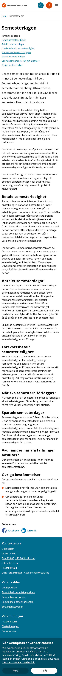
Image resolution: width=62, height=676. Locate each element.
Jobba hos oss (10, 563)
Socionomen (9, 631)
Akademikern (9, 621)
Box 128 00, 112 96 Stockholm (18, 558)
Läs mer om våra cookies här (18, 662)
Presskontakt (9, 567)
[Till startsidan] (20, 5)
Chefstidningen (10, 626)
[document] (31, 657)
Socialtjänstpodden (12, 606)
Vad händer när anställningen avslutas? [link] (20, 60)
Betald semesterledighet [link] (14, 39)
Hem (4, 15)
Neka (15, 670)
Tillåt (44, 670)
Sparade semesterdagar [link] (13, 56)
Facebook (13, 530)
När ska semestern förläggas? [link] (16, 52)
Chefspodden (9, 587)
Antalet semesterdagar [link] (13, 44)
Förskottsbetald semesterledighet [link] (18, 48)
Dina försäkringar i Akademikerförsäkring (25, 572)
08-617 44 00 (9, 553)
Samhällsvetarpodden (14, 597)
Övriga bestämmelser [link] (12, 65)
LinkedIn (32, 530)
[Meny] (56, 5)
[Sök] (41, 5)
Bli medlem (8, 548)
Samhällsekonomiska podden (18, 592)
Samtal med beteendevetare (17, 602)
